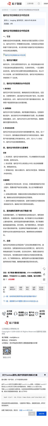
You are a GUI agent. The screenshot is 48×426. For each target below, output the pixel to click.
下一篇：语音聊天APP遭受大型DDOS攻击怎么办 (20, 301)
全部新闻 (5, 10)
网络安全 (20, 288)
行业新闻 (13, 10)
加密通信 (34, 288)
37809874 (13, 340)
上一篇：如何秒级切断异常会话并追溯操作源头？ (20, 296)
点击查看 (11, 279)
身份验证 (27, 288)
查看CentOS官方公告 (25, 410)
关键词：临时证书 (12, 288)
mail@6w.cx (14, 337)
